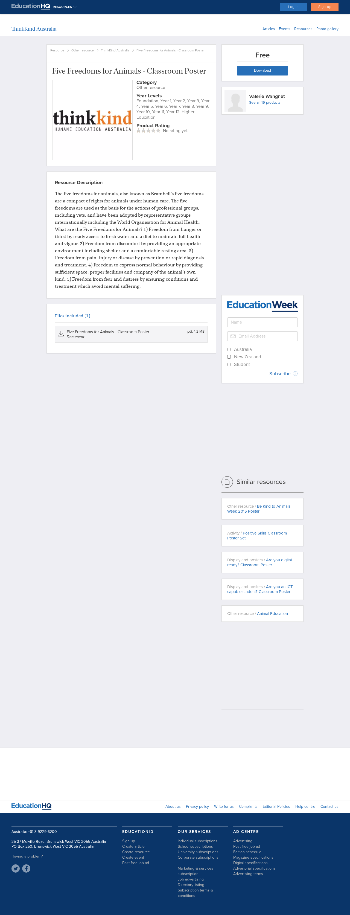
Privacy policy (197, 806)
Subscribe (280, 374)
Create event (133, 857)
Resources (303, 29)
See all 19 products (264, 102)
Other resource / (258, 509)
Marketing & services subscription (195, 871)
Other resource (82, 50)
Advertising (242, 841)
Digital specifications (250, 863)
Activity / (257, 536)
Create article (133, 846)
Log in (293, 7)
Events (284, 29)
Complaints (248, 806)
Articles (268, 29)
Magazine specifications (253, 857)
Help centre (305, 806)
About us (173, 806)
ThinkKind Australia (33, 29)
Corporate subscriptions (198, 857)
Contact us (329, 806)
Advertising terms (248, 874)
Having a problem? (27, 856)
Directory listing (191, 884)
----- (180, 863)
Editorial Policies (276, 806)
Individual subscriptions (197, 841)
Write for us (224, 806)
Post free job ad (135, 863)
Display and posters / (259, 562)
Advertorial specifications (254, 868)
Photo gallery (327, 29)
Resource (57, 50)
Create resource (136, 852)
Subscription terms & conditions (195, 893)
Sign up (324, 7)
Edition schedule (247, 852)
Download (262, 70)
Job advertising (191, 879)
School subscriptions (195, 846)
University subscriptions (198, 852)
